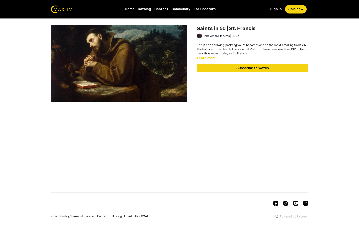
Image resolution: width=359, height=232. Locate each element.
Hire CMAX (142, 216)
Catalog (144, 9)
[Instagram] (285, 203)
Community (181, 9)
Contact (161, 9)
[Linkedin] (305, 203)
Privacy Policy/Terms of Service (72, 216)
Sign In (276, 9)
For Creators (205, 9)
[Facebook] (275, 203)
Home (129, 9)
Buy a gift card (122, 216)
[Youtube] (295, 203)
